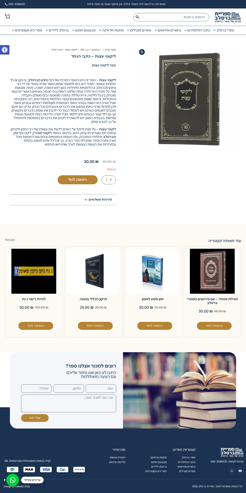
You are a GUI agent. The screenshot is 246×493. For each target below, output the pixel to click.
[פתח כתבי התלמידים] (185, 30)
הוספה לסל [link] (214, 326)
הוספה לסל (77, 179)
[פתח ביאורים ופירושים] (156, 30)
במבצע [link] (95, 49)
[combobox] (171, 17)
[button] (142, 52)
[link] (4, 50)
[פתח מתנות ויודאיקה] (100, 30)
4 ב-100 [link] (84, 49)
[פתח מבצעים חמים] (73, 30)
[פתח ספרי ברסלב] (214, 30)
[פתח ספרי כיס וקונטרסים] (13, 30)
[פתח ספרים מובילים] (128, 30)
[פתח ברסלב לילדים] (47, 30)
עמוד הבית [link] (110, 49)
